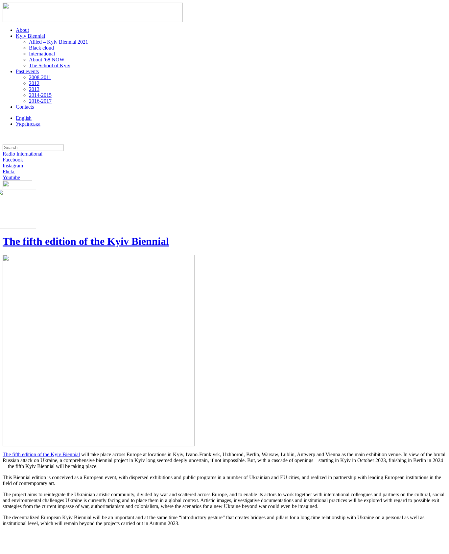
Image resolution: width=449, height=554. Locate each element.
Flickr (9, 171)
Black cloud (41, 48)
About (22, 30)
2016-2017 (40, 101)
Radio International (22, 154)
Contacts (25, 107)
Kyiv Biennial (30, 36)
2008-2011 (40, 77)
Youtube (11, 177)
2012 (34, 83)
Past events (27, 71)
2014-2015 (40, 95)
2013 (34, 89)
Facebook (13, 159)
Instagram (13, 165)
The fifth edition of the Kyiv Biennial (86, 241)
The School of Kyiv (49, 65)
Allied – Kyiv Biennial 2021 (58, 42)
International (42, 53)
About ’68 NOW (46, 59)
